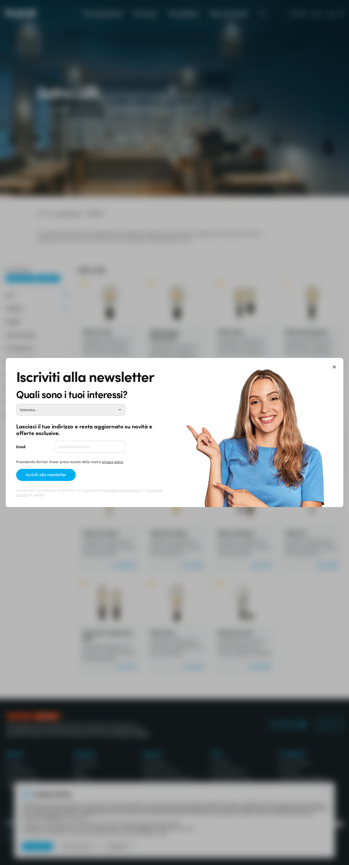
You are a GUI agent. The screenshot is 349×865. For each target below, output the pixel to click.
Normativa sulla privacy (121, 490)
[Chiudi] (334, 367)
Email (20, 446)
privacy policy (112, 462)
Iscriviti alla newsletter (46, 474)
